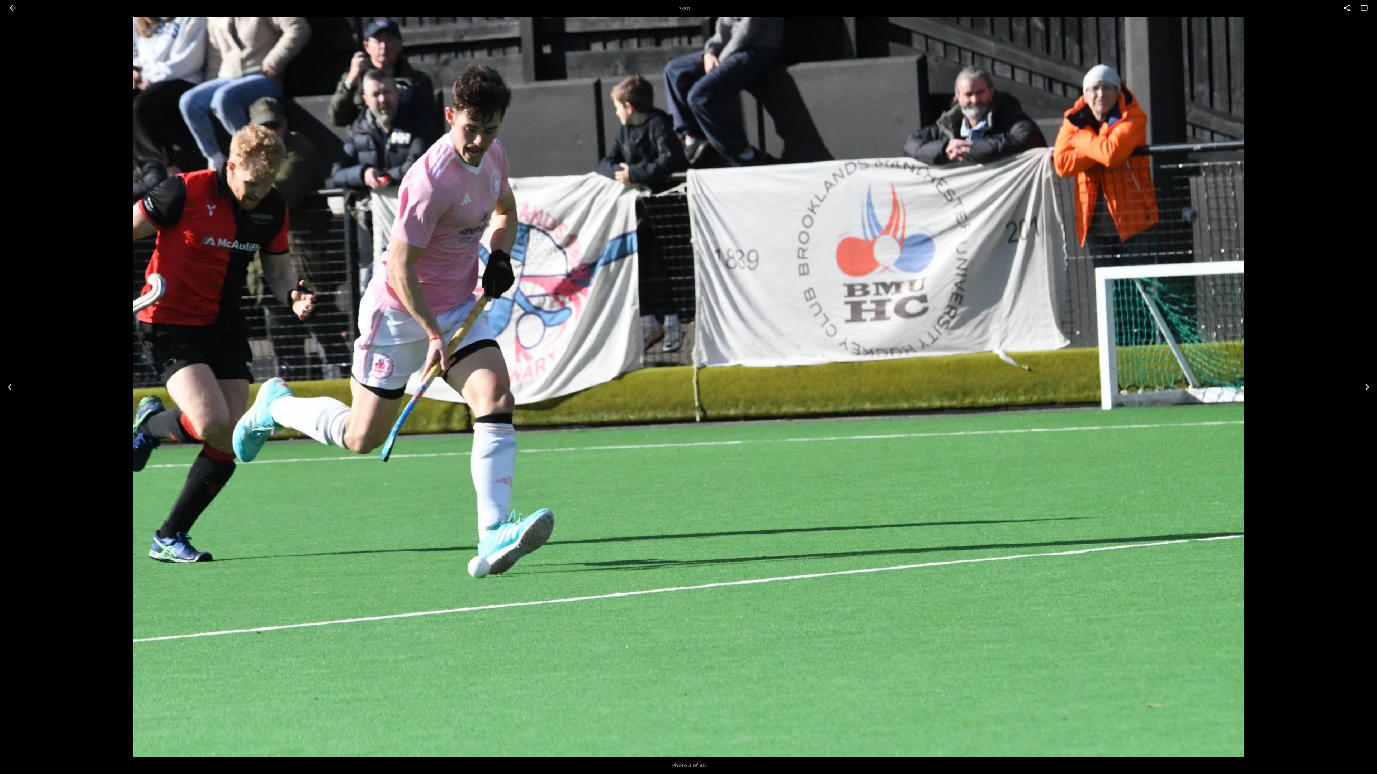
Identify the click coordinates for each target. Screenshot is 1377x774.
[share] (1347, 9)
